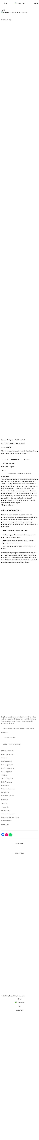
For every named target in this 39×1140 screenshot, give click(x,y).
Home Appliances (7, 765)
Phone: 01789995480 (9, 737)
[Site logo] (19, 3)
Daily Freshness (6, 782)
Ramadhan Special (7, 796)
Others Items (5, 785)
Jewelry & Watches (7, 768)
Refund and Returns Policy (10, 817)
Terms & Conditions (7, 814)
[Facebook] (2, 834)
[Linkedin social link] (13, 470)
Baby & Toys (5, 792)
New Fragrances (6, 772)
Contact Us (5, 807)
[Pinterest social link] (11, 470)
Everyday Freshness (8, 789)
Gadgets (10, 440)
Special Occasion (7, 778)
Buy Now (9, 996)
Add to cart (15, 459)
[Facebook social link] (7, 470)
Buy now (26, 459)
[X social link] (9, 470)
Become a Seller (6, 821)
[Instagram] (6, 834)
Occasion (4, 775)
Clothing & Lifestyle (7, 754)
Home (3, 440)
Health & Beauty (6, 761)
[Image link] (19, 645)
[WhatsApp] (10, 834)
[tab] (12, 474)
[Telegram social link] (16, 470)
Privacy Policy (6, 810)
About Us (4, 803)
